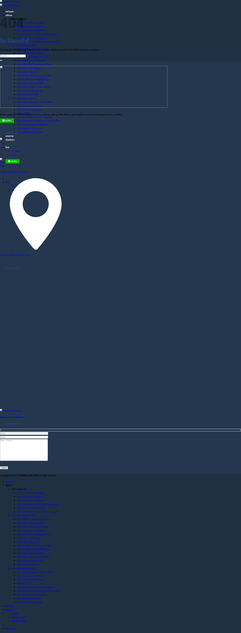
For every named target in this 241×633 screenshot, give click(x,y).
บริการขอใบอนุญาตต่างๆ (29, 110)
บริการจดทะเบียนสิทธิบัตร (30, 553)
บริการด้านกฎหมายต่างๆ (23, 568)
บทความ (10, 136)
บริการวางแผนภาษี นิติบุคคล (31, 61)
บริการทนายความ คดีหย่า (29, 27)
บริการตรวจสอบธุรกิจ (28, 565)
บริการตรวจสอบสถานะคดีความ (33, 125)
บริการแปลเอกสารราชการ (30, 576)
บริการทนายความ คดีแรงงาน (31, 38)
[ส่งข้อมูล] (1, 60)
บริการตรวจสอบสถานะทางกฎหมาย (35, 117)
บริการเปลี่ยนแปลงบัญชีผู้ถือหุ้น (33, 550)
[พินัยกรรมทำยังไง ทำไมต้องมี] (11, 411)
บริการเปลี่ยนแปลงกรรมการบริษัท (34, 546)
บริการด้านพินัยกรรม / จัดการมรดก (35, 572)
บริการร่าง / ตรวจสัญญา (29, 538)
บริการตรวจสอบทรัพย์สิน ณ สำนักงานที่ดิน (38, 121)
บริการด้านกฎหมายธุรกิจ (23, 46)
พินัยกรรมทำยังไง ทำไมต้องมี (12, 417)
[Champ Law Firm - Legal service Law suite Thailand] (9, 4)
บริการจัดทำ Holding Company (32, 57)
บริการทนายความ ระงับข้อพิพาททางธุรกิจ (38, 42)
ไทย (8, 147)
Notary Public (24, 583)
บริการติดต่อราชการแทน (29, 129)
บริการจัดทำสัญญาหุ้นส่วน (30, 53)
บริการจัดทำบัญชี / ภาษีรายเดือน (33, 557)
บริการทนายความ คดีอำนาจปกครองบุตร (37, 34)
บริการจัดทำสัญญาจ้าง (28, 542)
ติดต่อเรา (10, 140)
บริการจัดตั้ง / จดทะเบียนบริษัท (33, 519)
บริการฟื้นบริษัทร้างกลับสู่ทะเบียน (34, 64)
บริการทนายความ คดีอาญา (30, 23)
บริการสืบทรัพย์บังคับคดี (29, 132)
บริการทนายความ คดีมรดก (30, 30)
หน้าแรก (10, 12)
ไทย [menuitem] (13, 155)
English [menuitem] (15, 151)
